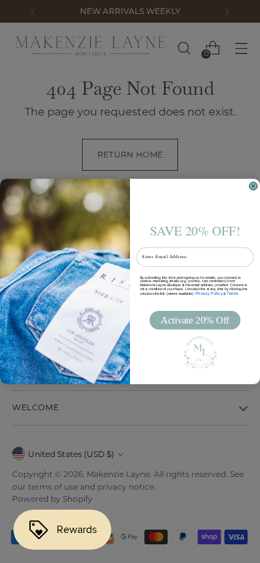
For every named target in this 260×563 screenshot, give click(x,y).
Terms (233, 293)
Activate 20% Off (195, 320)
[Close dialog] (253, 186)
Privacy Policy (209, 293)
